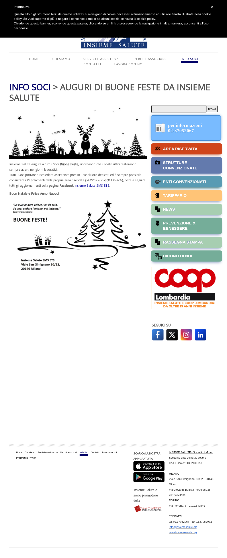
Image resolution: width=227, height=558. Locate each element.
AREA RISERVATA (180, 149)
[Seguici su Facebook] (157, 334)
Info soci (30, 87)
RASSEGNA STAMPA (183, 242)
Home (34, 59)
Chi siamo (61, 59)
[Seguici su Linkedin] (200, 334)
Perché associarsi (151, 59)
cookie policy (146, 18)
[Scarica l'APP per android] (148, 476)
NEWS (169, 209)
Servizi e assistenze (102, 59)
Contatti (92, 64)
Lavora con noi (129, 64)
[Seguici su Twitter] (172, 334)
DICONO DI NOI (177, 256)
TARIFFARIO (175, 195)
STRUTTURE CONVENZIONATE (180, 165)
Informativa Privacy (26, 457)
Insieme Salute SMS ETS (91, 185)
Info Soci (189, 59)
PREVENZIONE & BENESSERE (179, 226)
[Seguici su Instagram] (186, 334)
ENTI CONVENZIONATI (184, 182)
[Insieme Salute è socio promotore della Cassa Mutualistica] (148, 508)
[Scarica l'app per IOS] (148, 466)
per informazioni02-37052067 (185, 128)
